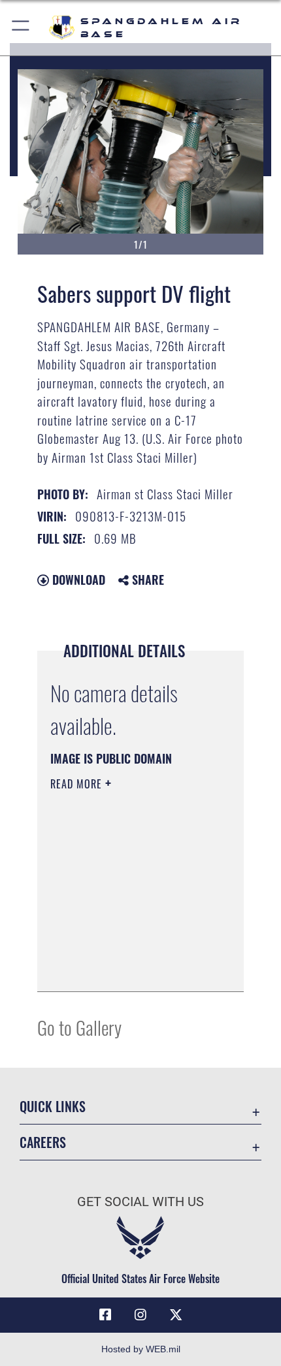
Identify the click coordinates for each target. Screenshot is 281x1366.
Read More (77, 784)
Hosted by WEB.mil (140, 1349)
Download (77, 579)
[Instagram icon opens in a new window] (140, 1315)
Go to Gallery (79, 1027)
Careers (43, 1142)
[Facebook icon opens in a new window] (105, 1315)
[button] (21, 27)
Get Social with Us (140, 1201)
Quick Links (53, 1106)
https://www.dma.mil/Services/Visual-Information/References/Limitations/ (129, 967)
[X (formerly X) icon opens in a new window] (176, 1315)
